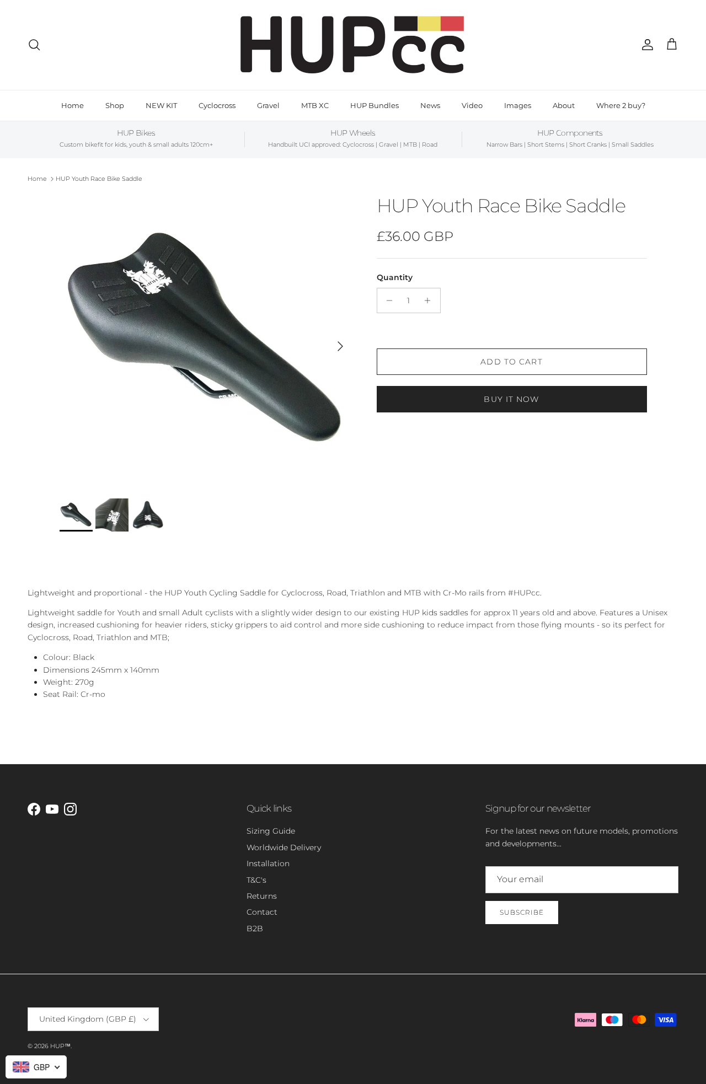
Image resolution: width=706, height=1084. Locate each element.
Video (472, 105)
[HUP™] (353, 45)
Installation (268, 863)
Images (517, 105)
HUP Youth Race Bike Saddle (99, 179)
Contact (262, 912)
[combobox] (36, 1066)
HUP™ (60, 1046)
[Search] (34, 44)
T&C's (256, 880)
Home (72, 105)
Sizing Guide (271, 831)
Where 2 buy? (620, 105)
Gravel (268, 105)
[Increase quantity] (430, 300)
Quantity (395, 277)
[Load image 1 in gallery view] (206, 341)
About (564, 105)
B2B (255, 928)
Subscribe (522, 912)
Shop (114, 105)
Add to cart (511, 362)
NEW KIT (161, 105)
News (430, 105)
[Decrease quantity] (387, 300)
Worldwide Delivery (284, 847)
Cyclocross (217, 105)
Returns (262, 896)
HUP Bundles (374, 105)
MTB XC (315, 105)
